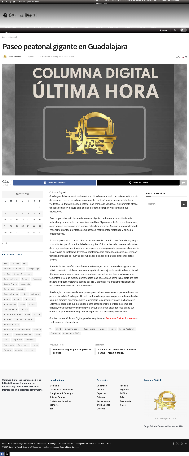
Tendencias (23, 345)
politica (7, 335)
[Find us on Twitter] (6, 2)
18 (11, 226)
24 (5, 232)
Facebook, (111, 318)
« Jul (4, 243)
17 (5, 226)
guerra (7, 299)
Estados (61, 28)
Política (37, 28)
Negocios (49, 28)
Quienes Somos (57, 397)
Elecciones (9, 289)
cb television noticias (14, 269)
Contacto (98, 4)
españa (21, 289)
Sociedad (30, 340)
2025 (6, 264)
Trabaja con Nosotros (60, 401)
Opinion (37, 330)
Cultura (99, 28)
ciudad (7, 274)
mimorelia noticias (12, 314)
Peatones (55, 333)
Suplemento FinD (71, 333)
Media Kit (54, 386)
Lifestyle (128, 28)
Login (164, 30)
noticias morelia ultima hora (17, 330)
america (15, 264)
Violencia (30, 350)
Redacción (16, 57)
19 (17, 226)
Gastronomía (113, 28)
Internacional (11, 28)
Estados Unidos (11, 294)
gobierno (35, 294)
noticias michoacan (24, 319)
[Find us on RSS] (14, 2)
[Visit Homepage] (19, 15)
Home (4, 37)
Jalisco (102, 329)
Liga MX (24, 309)
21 (28, 226)
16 (40, 220)
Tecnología (141, 28)
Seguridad (17, 340)
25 (11, 232)
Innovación (30, 299)
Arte (25, 264)
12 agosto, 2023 (32, 57)
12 (17, 220)
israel (22, 304)
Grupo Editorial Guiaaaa (69, 447)
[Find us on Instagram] (10, 2)
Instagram (130, 318)
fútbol (24, 294)
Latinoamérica (10, 309)
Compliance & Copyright (61, 393)
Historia (17, 299)
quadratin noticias (22, 335)
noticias (7, 319)
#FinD (59, 329)
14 (28, 220)
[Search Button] (175, 30)
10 (5, 220)
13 (23, 220)
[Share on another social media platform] (183, 182)
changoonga (33, 269)
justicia (32, 304)
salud (6, 340)
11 (11, 220)
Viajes (7, 33)
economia (25, 284)
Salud (153, 28)
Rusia (37, 335)
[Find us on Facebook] (2, 2)
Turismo (7, 350)
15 (34, 220)
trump (35, 345)
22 (34, 226)
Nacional (25, 28)
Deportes (74, 28)
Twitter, (121, 318)
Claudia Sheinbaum (23, 274)
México (112, 329)
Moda (27, 314)
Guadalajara (89, 329)
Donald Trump (10, 284)
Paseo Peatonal (126, 329)
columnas (87, 28)
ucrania (18, 350)
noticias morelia (11, 325)
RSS (105, 4)
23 (40, 226)
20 (23, 226)
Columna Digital (72, 329)
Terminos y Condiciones (61, 389)
